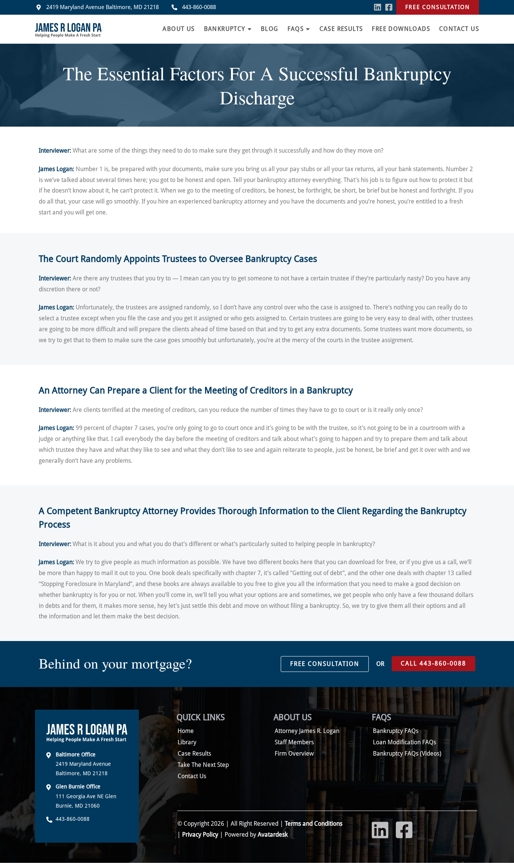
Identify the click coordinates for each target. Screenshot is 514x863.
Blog (269, 28)
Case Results (341, 28)
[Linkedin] (377, 7)
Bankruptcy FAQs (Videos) (407, 753)
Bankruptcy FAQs (395, 730)
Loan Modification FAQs (404, 742)
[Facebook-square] (388, 7)
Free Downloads (401, 28)
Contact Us (459, 28)
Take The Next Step (203, 764)
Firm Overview (294, 753)
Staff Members (294, 742)
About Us (179, 28)
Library (187, 742)
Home (186, 730)
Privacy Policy (200, 834)
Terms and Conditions (312, 823)
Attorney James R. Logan (307, 730)
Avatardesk (273, 834)
